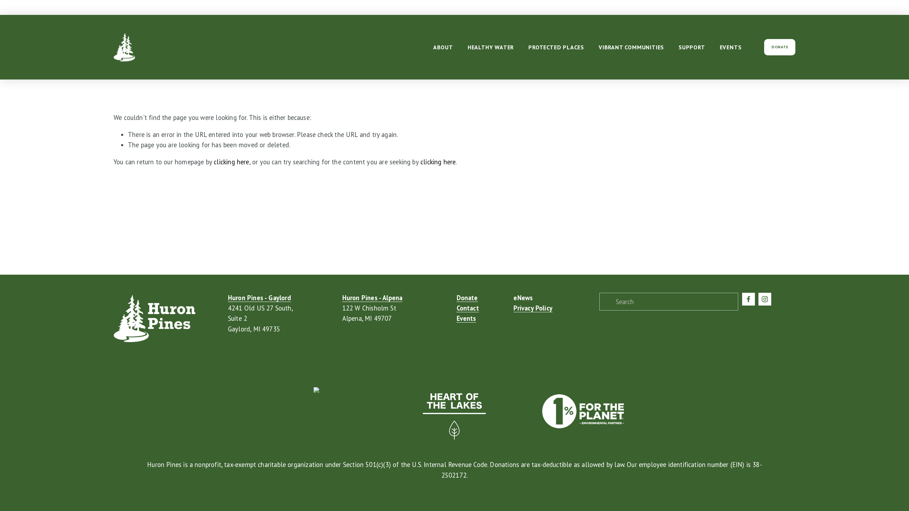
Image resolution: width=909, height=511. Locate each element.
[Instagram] (764, 299)
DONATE (780, 47)
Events (731, 47)
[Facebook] (748, 299)
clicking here (231, 162)
